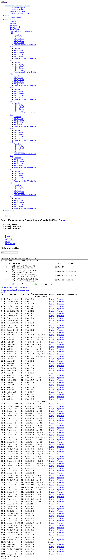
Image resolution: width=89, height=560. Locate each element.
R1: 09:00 (7, 287)
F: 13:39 (24, 287)
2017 (11, 142)
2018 (11, 128)
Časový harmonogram (17, 8)
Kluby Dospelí (15, 27)
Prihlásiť (8, 216)
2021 (11, 87)
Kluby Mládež (14, 25)
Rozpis (7, 236)
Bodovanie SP (10, 19)
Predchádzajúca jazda (8, 290)
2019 (11, 115)
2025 (11, 33)
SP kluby (8, 242)
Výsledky (8, 238)
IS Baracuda (9, 210)
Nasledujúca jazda (22, 290)
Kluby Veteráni (15, 29)
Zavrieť (3, 292)
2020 (11, 101)
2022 (11, 74)
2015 (11, 169)
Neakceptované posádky (18, 11)
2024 (11, 47)
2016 (11, 156)
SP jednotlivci (10, 240)
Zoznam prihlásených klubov (20, 13)
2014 (11, 183)
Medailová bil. (10, 244)
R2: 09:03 (16, 287)
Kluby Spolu (14, 23)
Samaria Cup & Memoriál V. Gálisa (17, 6)
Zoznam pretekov (16, 17)
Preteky (7, 15)
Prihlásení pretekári (16, 10)
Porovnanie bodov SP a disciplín (21, 31)
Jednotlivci (13, 21)
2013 (11, 197)
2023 (11, 60)
